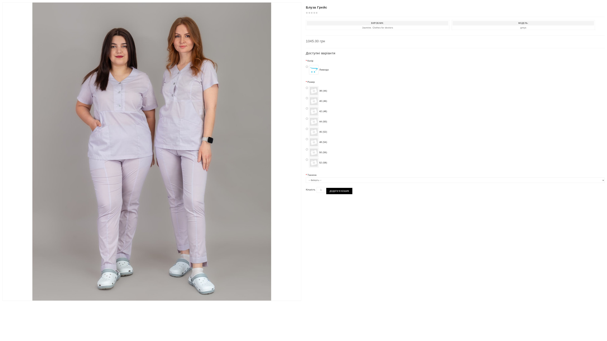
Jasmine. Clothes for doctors (377, 27)
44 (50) (323, 121)
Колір (310, 61)
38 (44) (323, 91)
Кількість (310, 189)
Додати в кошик (339, 191)
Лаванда (324, 69)
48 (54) (323, 142)
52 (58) (323, 162)
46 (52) (323, 132)
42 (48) (323, 111)
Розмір (311, 82)
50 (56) (323, 152)
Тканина (312, 175)
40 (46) (323, 101)
